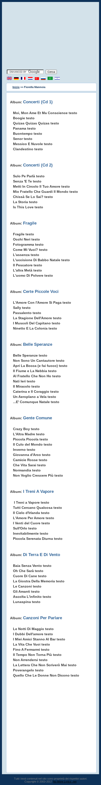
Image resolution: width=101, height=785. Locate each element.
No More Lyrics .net (64, 781)
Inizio (16, 87)
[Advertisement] (50, 36)
